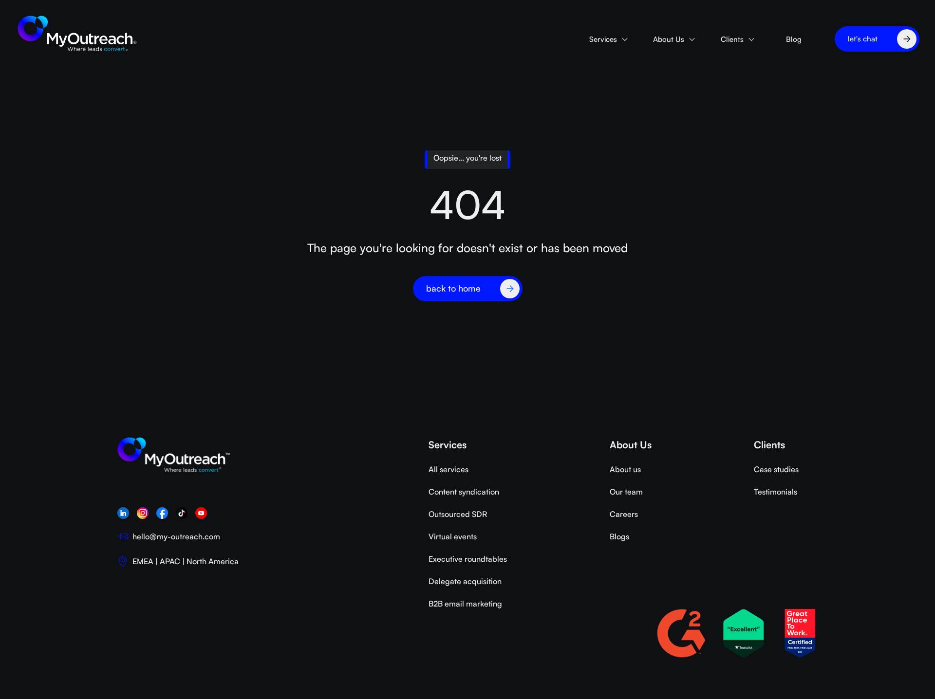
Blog (794, 39)
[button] (609, 39)
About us (625, 469)
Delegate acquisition (465, 581)
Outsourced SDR (458, 514)
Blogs (619, 536)
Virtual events (453, 536)
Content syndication (464, 492)
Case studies (776, 469)
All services (448, 469)
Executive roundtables (468, 559)
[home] (78, 34)
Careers (624, 514)
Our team (626, 492)
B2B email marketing (465, 603)
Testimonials (775, 492)
